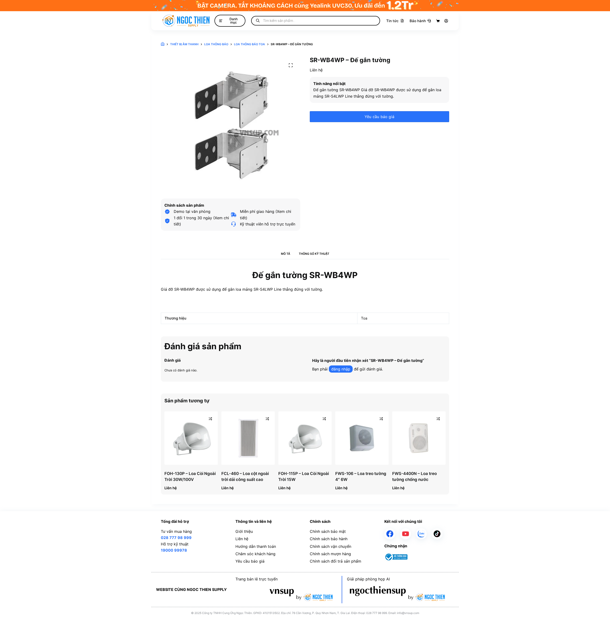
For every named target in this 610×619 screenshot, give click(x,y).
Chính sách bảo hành (328, 538)
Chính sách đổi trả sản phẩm (335, 561)
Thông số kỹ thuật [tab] (314, 253)
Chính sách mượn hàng (330, 553)
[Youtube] (405, 533)
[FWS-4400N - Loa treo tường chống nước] (419, 438)
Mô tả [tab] (285, 253)
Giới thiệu (244, 531)
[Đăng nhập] (446, 21)
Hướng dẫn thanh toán (255, 546)
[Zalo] (421, 533)
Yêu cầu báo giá (379, 116)
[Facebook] (389, 533)
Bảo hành (418, 21)
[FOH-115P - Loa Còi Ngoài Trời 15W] (305, 438)
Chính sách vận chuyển (330, 546)
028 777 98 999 (176, 537)
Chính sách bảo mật (328, 531)
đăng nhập (340, 369)
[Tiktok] (437, 533)
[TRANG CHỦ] (162, 44)
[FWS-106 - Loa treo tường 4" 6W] (362, 438)
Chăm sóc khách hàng (255, 553)
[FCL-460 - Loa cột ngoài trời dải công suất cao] (248, 438)
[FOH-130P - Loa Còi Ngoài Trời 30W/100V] (191, 438)
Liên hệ (241, 538)
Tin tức (392, 21)
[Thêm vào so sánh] (210, 419)
